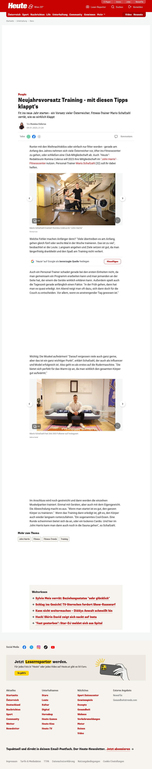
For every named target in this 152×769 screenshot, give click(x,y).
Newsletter (12, 728)
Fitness (37, 539)
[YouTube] (53, 647)
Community (75, 14)
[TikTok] (46, 647)
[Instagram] (38, 647)
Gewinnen (89, 14)
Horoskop (47, 714)
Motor (80, 723)
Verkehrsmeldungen (88, 719)
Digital (45, 709)
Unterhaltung (60, 14)
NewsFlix (117, 695)
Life (48, 14)
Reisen (81, 728)
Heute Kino (48, 723)
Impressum (11, 761)
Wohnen (81, 714)
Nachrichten (13, 709)
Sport (25, 14)
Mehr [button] (100, 14)
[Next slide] (122, 198)
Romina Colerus (38, 124)
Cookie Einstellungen (113, 761)
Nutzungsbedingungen (89, 761)
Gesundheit (83, 709)
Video (128, 14)
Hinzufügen (112, 261)
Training (64, 539)
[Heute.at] (17, 5)
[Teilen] (39, 136)
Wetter (10, 723)
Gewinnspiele (85, 700)
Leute (45, 700)
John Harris (24, 539)
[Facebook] (34, 136)
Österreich (14, 14)
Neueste (138, 14)
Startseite (10, 21)
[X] (31, 647)
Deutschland (13, 704)
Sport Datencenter (88, 695)
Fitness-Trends (50, 539)
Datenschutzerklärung (63, 761)
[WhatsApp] (28, 136)
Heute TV (47, 728)
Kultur (45, 704)
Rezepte (82, 704)
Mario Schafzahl (85, 163)
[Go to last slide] (29, 198)
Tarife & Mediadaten (30, 761)
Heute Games (49, 719)
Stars (32, 21)
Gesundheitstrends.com (125, 700)
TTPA (46, 761)
